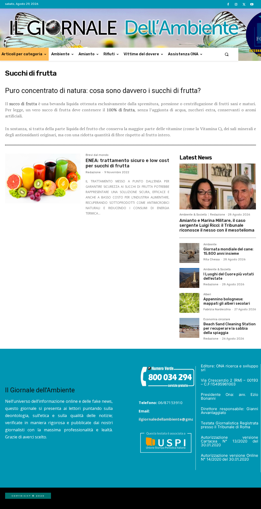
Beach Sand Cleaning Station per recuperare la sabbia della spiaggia (229, 328)
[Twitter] (244, 4)
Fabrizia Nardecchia (217, 309)
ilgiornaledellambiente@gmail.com (172, 419)
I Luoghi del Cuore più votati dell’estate (228, 276)
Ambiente (210, 244)
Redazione (93, 172)
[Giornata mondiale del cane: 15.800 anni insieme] (189, 253)
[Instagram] (236, 4)
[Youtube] (252, 4)
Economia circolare (216, 319)
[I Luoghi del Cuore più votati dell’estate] (189, 278)
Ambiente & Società (193, 214)
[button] (226, 54)
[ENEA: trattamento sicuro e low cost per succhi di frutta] (43, 179)
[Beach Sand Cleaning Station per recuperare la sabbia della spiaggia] (189, 328)
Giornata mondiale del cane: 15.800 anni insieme (228, 251)
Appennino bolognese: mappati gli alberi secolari (226, 301)
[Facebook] (228, 4)
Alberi (207, 294)
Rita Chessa (211, 259)
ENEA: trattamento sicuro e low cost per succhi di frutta (127, 163)
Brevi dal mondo (97, 155)
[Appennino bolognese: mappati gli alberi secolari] (189, 303)
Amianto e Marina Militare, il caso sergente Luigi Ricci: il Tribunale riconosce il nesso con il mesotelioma (216, 225)
